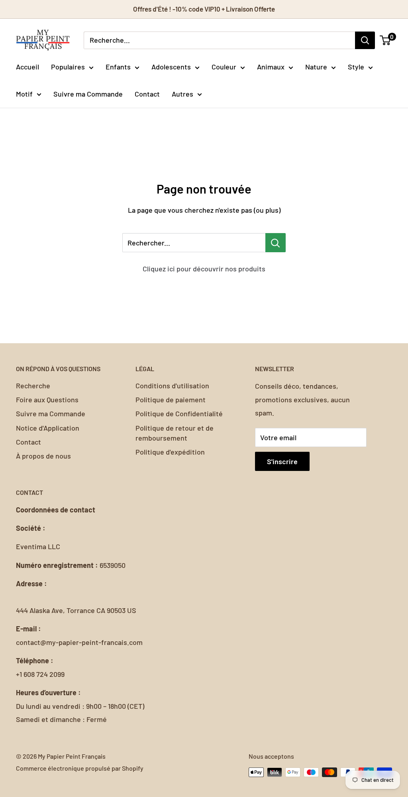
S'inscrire (282, 461)
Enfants (118, 66)
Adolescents (171, 66)
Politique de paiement (170, 399)
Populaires (68, 66)
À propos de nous (43, 455)
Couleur (224, 66)
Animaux (270, 66)
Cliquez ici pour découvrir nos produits (204, 268)
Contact (147, 93)
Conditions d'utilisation (172, 385)
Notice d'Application (47, 427)
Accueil (27, 66)
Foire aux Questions (47, 399)
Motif (24, 93)
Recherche (33, 385)
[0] (385, 40)
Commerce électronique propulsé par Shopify (79, 768)
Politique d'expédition (170, 451)
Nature (316, 66)
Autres (182, 93)
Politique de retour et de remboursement (174, 432)
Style (356, 66)
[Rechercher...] (275, 242)
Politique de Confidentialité (179, 413)
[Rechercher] (365, 40)
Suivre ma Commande (88, 93)
